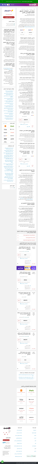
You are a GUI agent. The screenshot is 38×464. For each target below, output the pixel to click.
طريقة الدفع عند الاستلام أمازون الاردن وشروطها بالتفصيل (8, 94)
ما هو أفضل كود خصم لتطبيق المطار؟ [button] (29, 235)
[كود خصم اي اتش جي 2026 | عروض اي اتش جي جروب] (5, 142)
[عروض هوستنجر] (26, 268)
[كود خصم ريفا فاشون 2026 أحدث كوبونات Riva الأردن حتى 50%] (21, 399)
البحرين (35, 438)
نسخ (20, 119)
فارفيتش (31, 420)
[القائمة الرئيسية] (3, 5)
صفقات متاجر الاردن (19, 432)
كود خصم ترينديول (19, 448)
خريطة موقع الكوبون (19, 438)
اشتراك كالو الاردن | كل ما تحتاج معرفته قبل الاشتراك (8, 99)
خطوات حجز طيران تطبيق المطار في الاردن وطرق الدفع (26, 377)
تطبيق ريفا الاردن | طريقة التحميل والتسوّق (8, 96)
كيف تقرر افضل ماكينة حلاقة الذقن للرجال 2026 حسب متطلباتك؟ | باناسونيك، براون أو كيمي (8, 170)
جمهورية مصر (34, 446)
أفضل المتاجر (12, 123)
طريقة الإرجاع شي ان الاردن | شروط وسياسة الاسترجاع (9, 91)
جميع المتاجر (31, 9)
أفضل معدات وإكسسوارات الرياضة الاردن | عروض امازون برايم (8, 153)
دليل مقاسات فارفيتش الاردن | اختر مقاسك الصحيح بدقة (8, 119)
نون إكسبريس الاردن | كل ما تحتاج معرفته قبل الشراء (8, 111)
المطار (27, 9)
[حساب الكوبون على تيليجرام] (5, 434)
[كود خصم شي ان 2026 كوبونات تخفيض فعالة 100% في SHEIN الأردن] (21, 408)
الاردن (35, 448)
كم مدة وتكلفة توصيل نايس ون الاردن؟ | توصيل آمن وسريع (8, 106)
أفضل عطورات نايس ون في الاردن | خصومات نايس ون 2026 (8, 164)
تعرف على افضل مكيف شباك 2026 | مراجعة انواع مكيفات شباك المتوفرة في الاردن (9, 174)
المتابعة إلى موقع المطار (24, 124)
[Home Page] (32, 4)
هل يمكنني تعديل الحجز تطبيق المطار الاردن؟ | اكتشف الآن (26, 375)
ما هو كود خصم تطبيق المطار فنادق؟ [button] (29, 240)
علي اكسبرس (31, 411)
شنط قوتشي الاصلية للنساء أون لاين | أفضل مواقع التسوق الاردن (8, 156)
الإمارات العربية (34, 432)
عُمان (35, 440)
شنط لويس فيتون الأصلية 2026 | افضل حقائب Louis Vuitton (8, 158)
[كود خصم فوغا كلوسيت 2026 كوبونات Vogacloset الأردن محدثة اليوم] (21, 417)
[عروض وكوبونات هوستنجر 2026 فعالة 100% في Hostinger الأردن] (31, 399)
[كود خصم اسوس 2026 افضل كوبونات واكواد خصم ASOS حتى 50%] (5, 139)
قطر (35, 443)
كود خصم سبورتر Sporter (18, 456)
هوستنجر (31, 404)
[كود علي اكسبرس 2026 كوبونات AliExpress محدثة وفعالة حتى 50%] (31, 408)
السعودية (34, 430)
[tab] (26, 235)
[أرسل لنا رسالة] (2, 461)
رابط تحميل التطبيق (6, 440)
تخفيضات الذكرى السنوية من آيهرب (27, 1)
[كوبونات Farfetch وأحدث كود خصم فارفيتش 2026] (31, 417)
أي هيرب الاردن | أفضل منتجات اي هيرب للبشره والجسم (8, 181)
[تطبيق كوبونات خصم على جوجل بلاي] (5, 443)
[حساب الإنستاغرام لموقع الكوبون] (9, 432)
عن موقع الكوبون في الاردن (18, 440)
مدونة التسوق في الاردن (18, 435)
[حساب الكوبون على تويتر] (6, 432)
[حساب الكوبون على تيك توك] (7, 434)
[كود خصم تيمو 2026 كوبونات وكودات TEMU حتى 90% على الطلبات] (21, 390)
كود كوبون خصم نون (19, 451)
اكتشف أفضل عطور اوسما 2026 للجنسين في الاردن (8, 109)
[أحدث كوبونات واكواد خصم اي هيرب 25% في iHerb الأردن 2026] (31, 390)
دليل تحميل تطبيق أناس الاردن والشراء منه (9, 104)
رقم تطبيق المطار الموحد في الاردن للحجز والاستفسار (26, 378)
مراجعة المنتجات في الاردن (18, 453)
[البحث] (5, 5)
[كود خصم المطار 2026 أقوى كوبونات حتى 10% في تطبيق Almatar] (30, 30)
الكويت (35, 435)
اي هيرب (31, 393)
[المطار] (9, 10)
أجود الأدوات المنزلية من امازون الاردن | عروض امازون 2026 (8, 151)
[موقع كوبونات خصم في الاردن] (34, 9)
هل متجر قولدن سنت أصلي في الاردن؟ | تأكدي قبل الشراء (8, 101)
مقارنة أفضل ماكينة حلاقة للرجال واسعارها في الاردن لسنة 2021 (8, 167)
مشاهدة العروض (8, 17)
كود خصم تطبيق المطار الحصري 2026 (29, 26)
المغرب (35, 451)
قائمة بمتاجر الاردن (19, 430)
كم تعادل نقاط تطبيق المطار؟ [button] (30, 237)
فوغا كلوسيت (21, 420)
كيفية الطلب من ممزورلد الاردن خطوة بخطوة (8, 114)
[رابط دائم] (29, 126)
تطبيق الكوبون (8, 437)
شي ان (21, 413)
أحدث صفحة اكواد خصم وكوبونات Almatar (8, 69)
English (13, 4)
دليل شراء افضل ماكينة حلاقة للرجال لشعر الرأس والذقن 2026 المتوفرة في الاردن (8, 177)
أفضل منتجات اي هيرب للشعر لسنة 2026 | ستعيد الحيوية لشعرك (9, 161)
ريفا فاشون (21, 402)
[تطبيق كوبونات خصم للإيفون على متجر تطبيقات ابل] (3, 443)
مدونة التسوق (23, 9)
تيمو (21, 393)
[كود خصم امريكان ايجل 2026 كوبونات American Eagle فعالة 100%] (12, 142)
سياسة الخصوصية (19, 443)
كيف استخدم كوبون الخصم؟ (18, 446)
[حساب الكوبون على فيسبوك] (4, 432)
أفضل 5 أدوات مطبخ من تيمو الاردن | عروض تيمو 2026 (9, 148)
